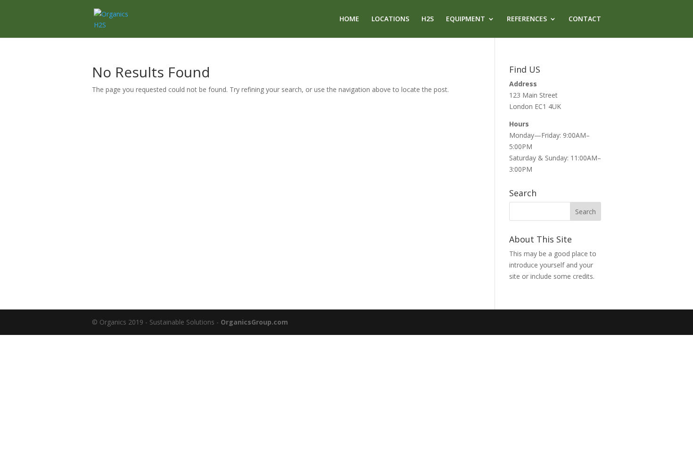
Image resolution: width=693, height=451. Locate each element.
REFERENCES (527, 19)
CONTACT (585, 19)
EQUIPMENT (465, 19)
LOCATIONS (390, 19)
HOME (349, 19)
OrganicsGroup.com (254, 321)
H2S (427, 19)
